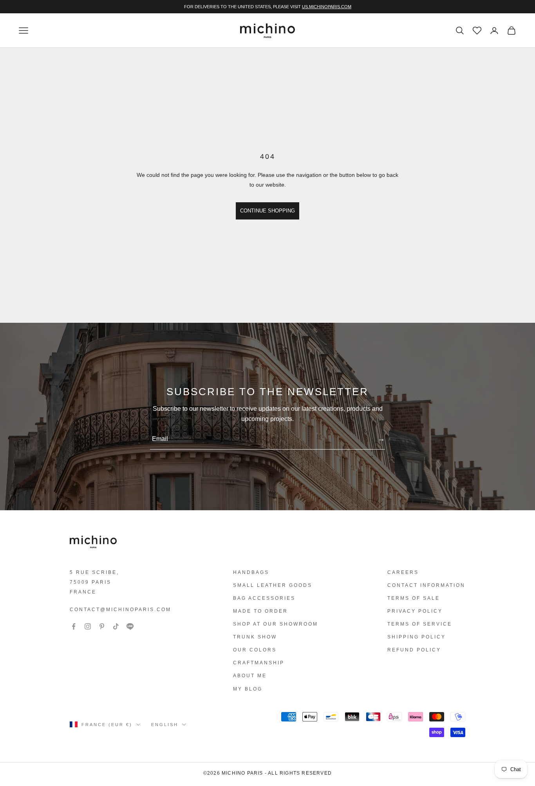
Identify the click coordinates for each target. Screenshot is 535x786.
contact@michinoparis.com (120, 609)
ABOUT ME (250, 675)
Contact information (426, 585)
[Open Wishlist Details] (476, 30)
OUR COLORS (255, 650)
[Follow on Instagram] (88, 626)
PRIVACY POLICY (415, 611)
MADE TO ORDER (260, 611)
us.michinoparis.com (326, 6)
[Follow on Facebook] (74, 626)
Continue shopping (267, 211)
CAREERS (403, 572)
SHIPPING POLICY (416, 637)
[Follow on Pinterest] (102, 626)
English (164, 724)
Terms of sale (413, 598)
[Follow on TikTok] (116, 626)
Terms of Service (419, 624)
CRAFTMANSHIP (258, 662)
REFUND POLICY (414, 650)
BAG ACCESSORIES (264, 598)
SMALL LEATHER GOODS (272, 585)
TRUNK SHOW (255, 637)
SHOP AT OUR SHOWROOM (275, 624)
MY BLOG (247, 689)
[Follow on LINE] (130, 626)
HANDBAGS (251, 572)
